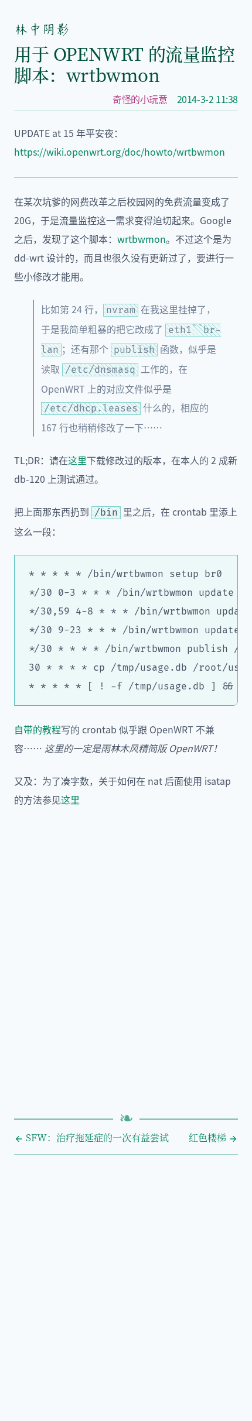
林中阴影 (41, 29)
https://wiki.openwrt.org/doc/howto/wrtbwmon (119, 152)
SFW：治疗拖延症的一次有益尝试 (96, 1137)
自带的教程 (37, 729)
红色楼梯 (209, 1137)
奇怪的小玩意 (140, 99)
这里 (77, 460)
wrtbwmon (141, 239)
